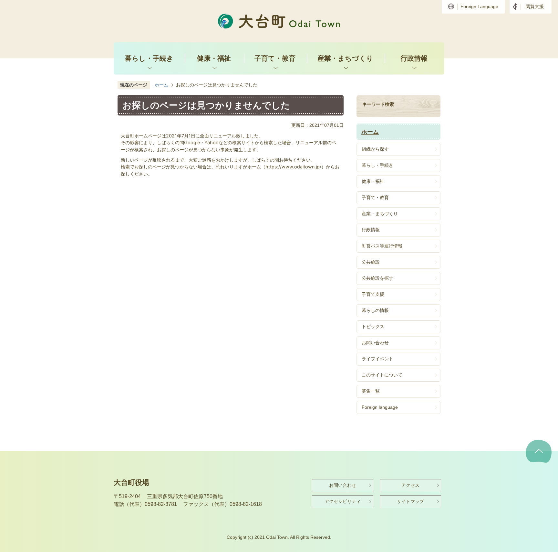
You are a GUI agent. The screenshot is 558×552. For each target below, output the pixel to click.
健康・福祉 (214, 58)
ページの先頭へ (539, 451)
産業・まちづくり (345, 58)
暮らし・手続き (149, 58)
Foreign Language (479, 6)
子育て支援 (373, 294)
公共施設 (371, 262)
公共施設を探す (377, 278)
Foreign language (380, 407)
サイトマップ (410, 501)
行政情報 (414, 58)
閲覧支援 (535, 6)
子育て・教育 (274, 58)
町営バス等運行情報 (382, 245)
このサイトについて (382, 374)
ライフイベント (377, 358)
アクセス (410, 485)
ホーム (161, 84)
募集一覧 (371, 391)
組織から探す (375, 149)
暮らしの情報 (375, 310)
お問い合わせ (375, 342)
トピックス (373, 326)
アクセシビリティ (343, 501)
